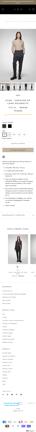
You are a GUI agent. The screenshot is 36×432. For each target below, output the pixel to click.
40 (19, 134)
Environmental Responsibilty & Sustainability (14, 294)
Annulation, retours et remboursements (13, 320)
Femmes (11, 21)
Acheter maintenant (18, 150)
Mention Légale (6, 336)
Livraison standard (4, 138)
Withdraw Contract (7, 342)
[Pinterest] (7, 394)
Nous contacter (6, 303)
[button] (31, 431)
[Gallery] (18, 60)
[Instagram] (3, 394)
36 (9, 134)
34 (4, 135)
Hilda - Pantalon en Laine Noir (18, 273)
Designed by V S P (18, 411)
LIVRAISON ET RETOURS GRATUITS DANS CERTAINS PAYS (17, 2)
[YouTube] (12, 394)
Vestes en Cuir (6, 365)
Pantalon (16, 21)
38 (14, 134)
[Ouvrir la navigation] (3, 9)
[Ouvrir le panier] (33, 9)
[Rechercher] (30, 9)
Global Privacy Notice (8, 339)
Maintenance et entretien (13, 215)
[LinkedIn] (21, 394)
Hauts (3, 384)
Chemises (5, 378)
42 (24, 134)
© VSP (18, 409)
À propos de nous (7, 291)
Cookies (4, 327)
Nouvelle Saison (6, 353)
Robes (4, 381)
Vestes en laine (6, 372)
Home (7, 21)
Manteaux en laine (7, 369)
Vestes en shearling (7, 359)
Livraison (4, 317)
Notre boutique (6, 300)
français (31, 403)
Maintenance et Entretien (9, 297)
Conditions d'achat (7, 333)
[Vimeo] (16, 394)
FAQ (3, 314)
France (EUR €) (20, 403)
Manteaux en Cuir (7, 362)
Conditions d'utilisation (8, 330)
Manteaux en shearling (8, 356)
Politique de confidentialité (9, 323)
